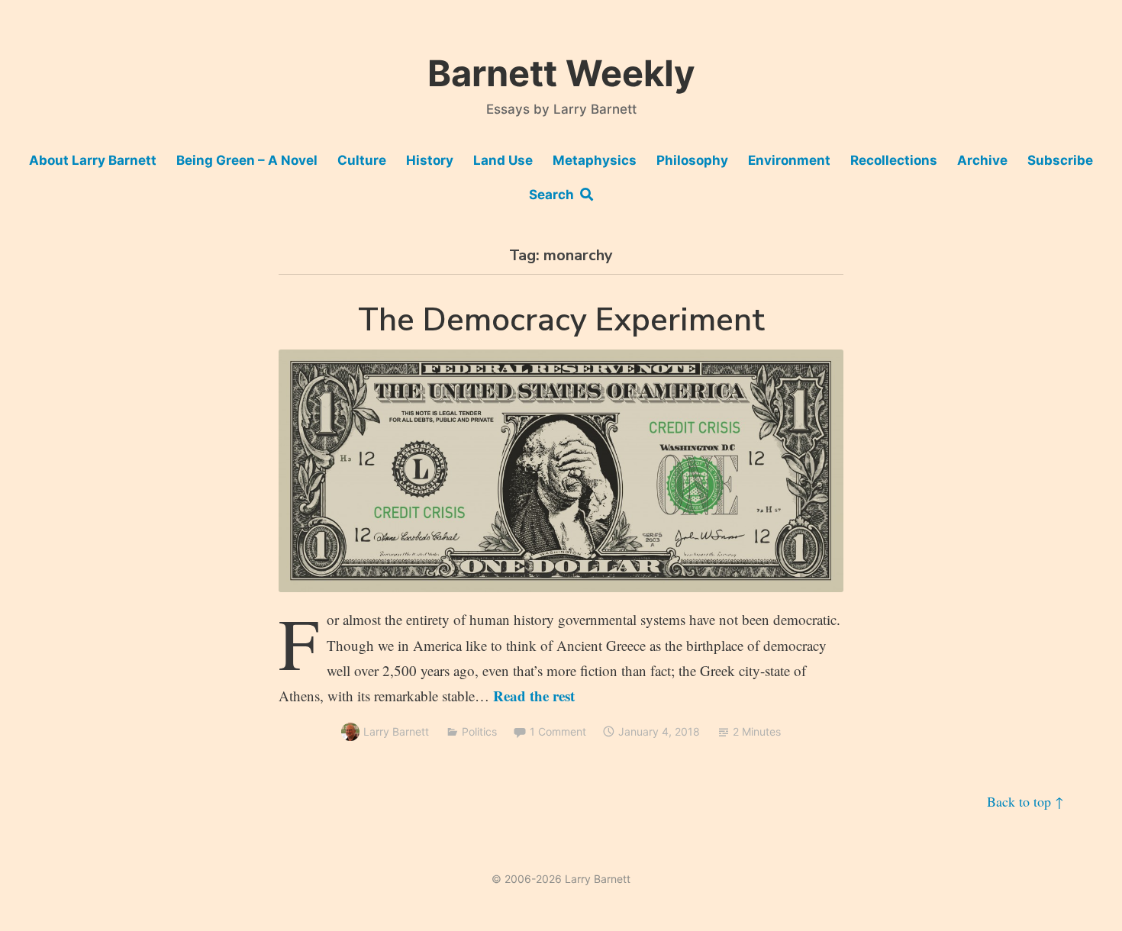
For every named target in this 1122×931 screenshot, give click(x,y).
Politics (479, 731)
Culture (361, 160)
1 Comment (558, 731)
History (429, 160)
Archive (982, 160)
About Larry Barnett (92, 160)
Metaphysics (595, 160)
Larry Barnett (396, 731)
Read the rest (534, 695)
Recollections (893, 160)
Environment (789, 160)
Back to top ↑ (1025, 801)
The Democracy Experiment (561, 320)
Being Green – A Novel (247, 160)
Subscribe (1060, 160)
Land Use (503, 160)
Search (554, 194)
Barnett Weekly (561, 73)
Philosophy (692, 160)
